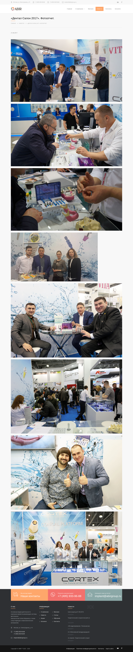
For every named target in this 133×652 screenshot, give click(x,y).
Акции (43, 618)
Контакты (108, 9)
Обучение (57, 618)
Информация (70, 648)
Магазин (90, 9)
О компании (79, 9)
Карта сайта (109, 648)
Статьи (56, 615)
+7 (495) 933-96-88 (40, 2)
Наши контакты (30, 596)
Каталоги (118, 9)
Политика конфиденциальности (86, 648)
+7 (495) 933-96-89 (54, 2)
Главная (69, 9)
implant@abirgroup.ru (70, 2)
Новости (99, 9)
